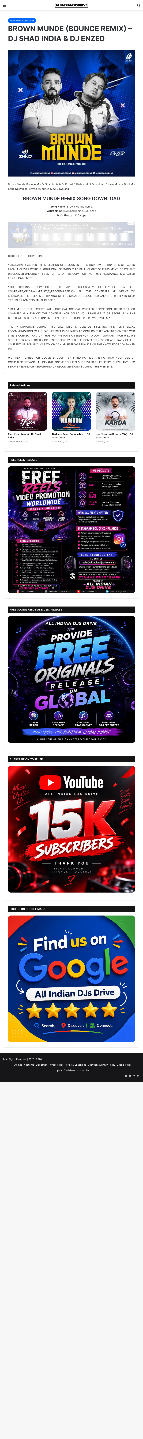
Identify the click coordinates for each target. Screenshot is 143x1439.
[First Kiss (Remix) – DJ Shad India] (27, 411)
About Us (29, 1064)
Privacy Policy (56, 1064)
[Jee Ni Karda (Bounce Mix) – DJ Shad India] (115, 411)
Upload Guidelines (65, 1070)
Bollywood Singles (22, 20)
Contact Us (83, 1070)
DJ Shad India (72, 211)
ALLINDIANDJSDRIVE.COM (54, 362)
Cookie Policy (124, 1064)
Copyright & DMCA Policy (101, 1064)
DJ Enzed (90, 211)
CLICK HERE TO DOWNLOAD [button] (25, 256)
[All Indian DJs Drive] (71, 5)
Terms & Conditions (75, 1064)
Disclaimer (41, 1064)
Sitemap (17, 1064)
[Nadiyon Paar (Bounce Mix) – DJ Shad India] (71, 411)
